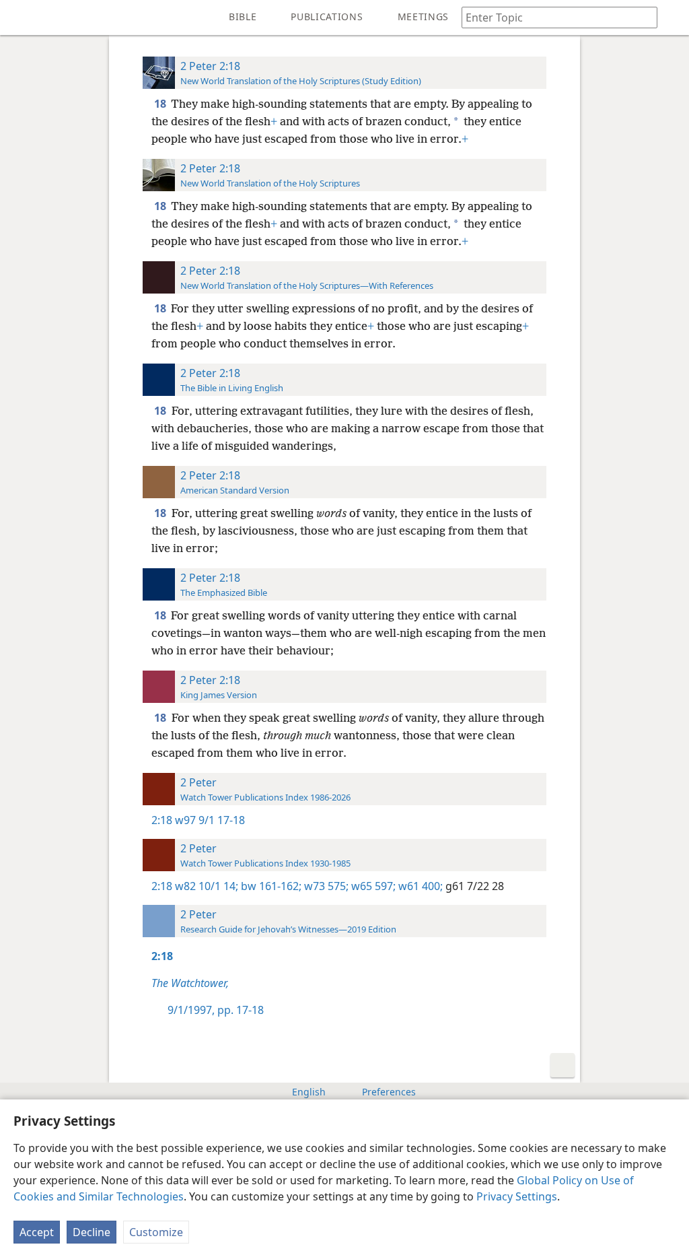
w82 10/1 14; (206, 886)
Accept (37, 1232)
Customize (156, 1232)
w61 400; (419, 886)
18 (161, 103)
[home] (20, 17)
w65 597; (372, 886)
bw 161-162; (269, 886)
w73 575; (325, 886)
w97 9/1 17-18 (210, 820)
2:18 (161, 820)
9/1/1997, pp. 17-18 (216, 1010)
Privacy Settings (516, 1196)
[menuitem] (20, 17)
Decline (91, 1232)
